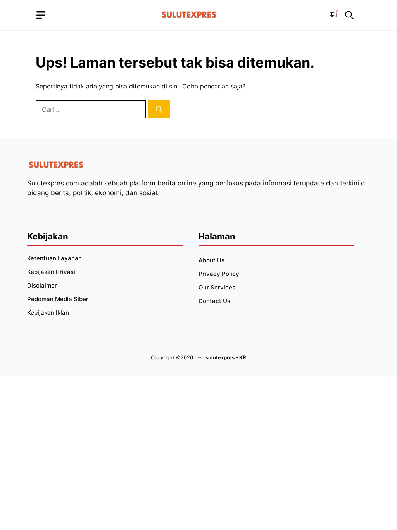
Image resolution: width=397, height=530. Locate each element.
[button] (349, 15)
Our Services (216, 287)
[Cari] (159, 109)
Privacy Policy (218, 273)
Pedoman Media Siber (57, 299)
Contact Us (214, 301)
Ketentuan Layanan (54, 258)
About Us (211, 260)
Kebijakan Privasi (51, 271)
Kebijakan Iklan (48, 312)
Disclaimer (42, 285)
